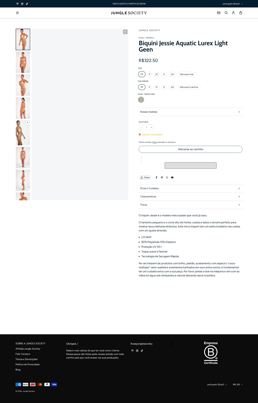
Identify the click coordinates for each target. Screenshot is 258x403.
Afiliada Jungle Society (28, 348)
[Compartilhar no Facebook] (156, 177)
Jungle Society (29, 391)
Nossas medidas (148, 111)
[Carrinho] (240, 13)
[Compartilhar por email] (172, 177)
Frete (154, 142)
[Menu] (17, 13)
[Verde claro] (141, 99)
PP (142, 74)
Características (148, 196)
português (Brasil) (231, 4)
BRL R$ (236, 384)
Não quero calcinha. (189, 87)
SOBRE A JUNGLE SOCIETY (30, 343)
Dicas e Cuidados (149, 188)
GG (172, 74)
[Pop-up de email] (219, 13)
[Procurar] (226, 13)
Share (147, 177)
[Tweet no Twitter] (167, 177)
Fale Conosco (23, 354)
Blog (18, 369)
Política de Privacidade (28, 364)
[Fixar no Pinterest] (162, 177)
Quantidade (143, 122)
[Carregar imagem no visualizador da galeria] (23, 39)
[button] (141, 159)
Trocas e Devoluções (26, 359)
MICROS (149, 38)
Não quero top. (187, 74)
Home (141, 38)
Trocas (143, 204)
